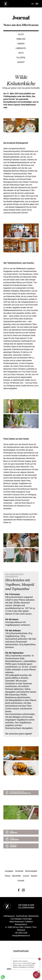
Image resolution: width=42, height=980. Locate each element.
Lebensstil (21, 48)
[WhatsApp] (3, 979)
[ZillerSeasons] (5, 6)
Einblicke (21, 39)
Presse (7, 876)
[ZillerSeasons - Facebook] (18, 890)
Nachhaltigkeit (31, 871)
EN (33, 4)
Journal (26, 876)
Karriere (34, 876)
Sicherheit (19, 871)
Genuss (20, 44)
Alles (21, 34)
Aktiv (21, 53)
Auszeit (21, 62)
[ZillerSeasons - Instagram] (23, 890)
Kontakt (21, 881)
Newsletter (16, 876)
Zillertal (21, 57)
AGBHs (9, 969)
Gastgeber (9, 871)
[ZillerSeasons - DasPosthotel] (21, 951)
